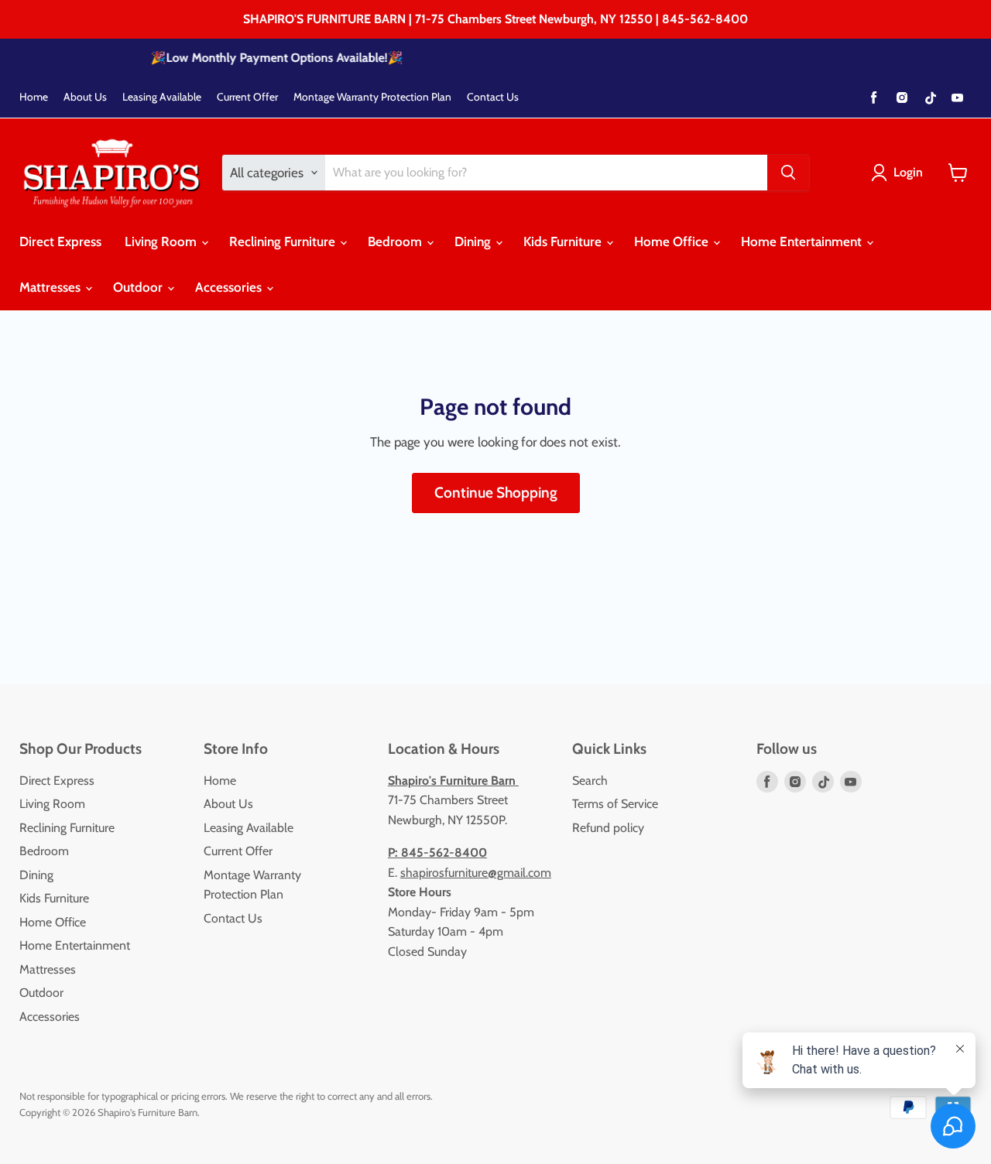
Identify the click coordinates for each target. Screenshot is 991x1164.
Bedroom (396, 241)
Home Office (673, 241)
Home (33, 97)
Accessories (230, 287)
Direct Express (60, 241)
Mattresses (51, 287)
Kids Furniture (564, 241)
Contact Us (493, 97)
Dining (474, 241)
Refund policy (608, 827)
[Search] (788, 172)
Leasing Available (161, 97)
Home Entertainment (803, 241)
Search (590, 780)
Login (908, 172)
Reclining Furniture (283, 241)
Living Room (162, 241)
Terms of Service (615, 803)
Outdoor (139, 287)
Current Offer (247, 97)
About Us (85, 97)
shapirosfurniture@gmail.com (475, 872)
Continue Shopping (495, 493)
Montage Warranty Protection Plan (372, 97)
